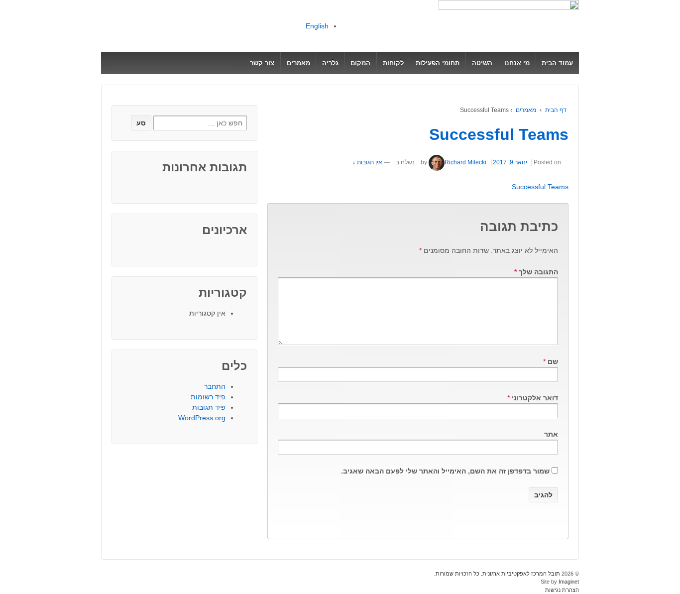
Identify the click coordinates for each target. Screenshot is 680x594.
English (317, 26)
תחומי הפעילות (437, 63)
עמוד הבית (557, 63)
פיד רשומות (208, 397)
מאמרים (298, 63)
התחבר (215, 386)
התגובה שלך (536, 272)
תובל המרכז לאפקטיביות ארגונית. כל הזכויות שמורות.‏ (498, 574)
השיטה (482, 63)
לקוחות (393, 63)
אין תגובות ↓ (367, 162)
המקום (360, 63)
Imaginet (568, 582)
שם (553, 361)
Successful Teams (498, 134)
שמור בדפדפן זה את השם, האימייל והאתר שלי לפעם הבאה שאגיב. (445, 471)
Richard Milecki (465, 162)
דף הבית (556, 110)
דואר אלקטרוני (535, 398)
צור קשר (262, 63)
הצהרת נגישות (562, 590)
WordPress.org (202, 418)
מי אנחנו (517, 63)
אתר (551, 434)
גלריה (330, 63)
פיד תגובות (209, 407)
